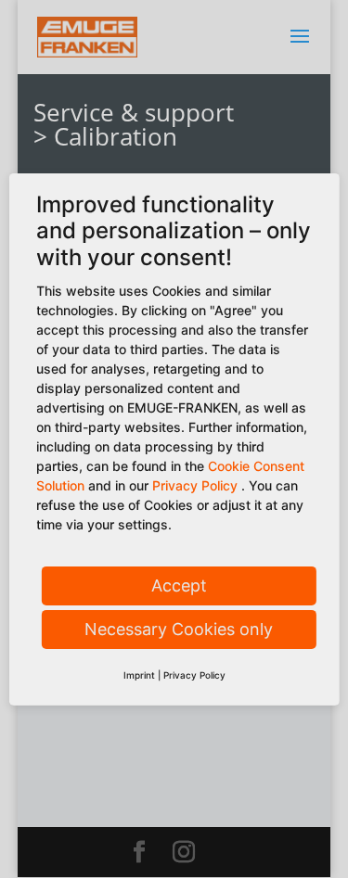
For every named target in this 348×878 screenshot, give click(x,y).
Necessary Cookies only (178, 629)
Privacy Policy (195, 485)
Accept (179, 585)
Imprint (139, 675)
